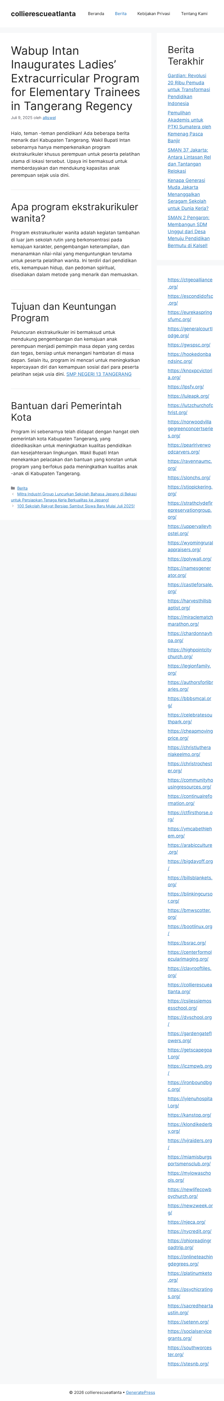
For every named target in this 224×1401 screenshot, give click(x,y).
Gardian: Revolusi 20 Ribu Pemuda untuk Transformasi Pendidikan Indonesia (189, 89)
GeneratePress (140, 1392)
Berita (120, 13)
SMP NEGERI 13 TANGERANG (99, 374)
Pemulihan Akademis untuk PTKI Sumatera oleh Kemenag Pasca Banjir (189, 126)
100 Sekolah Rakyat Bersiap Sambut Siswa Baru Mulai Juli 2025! (76, 506)
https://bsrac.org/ (187, 943)
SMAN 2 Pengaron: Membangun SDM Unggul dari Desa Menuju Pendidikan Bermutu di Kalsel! (189, 231)
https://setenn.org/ (188, 1322)
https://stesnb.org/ (188, 1364)
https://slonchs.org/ (189, 477)
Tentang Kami (194, 13)
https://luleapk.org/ (188, 396)
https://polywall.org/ (189, 559)
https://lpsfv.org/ (186, 386)
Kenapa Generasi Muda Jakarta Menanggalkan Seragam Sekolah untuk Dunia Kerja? (188, 194)
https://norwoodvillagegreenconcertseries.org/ (190, 428)
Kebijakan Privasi (153, 13)
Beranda (96, 13)
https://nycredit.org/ (189, 1231)
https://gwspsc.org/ (189, 345)
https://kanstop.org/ (189, 1115)
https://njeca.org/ (186, 1222)
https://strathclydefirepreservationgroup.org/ (190, 510)
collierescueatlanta (43, 14)
